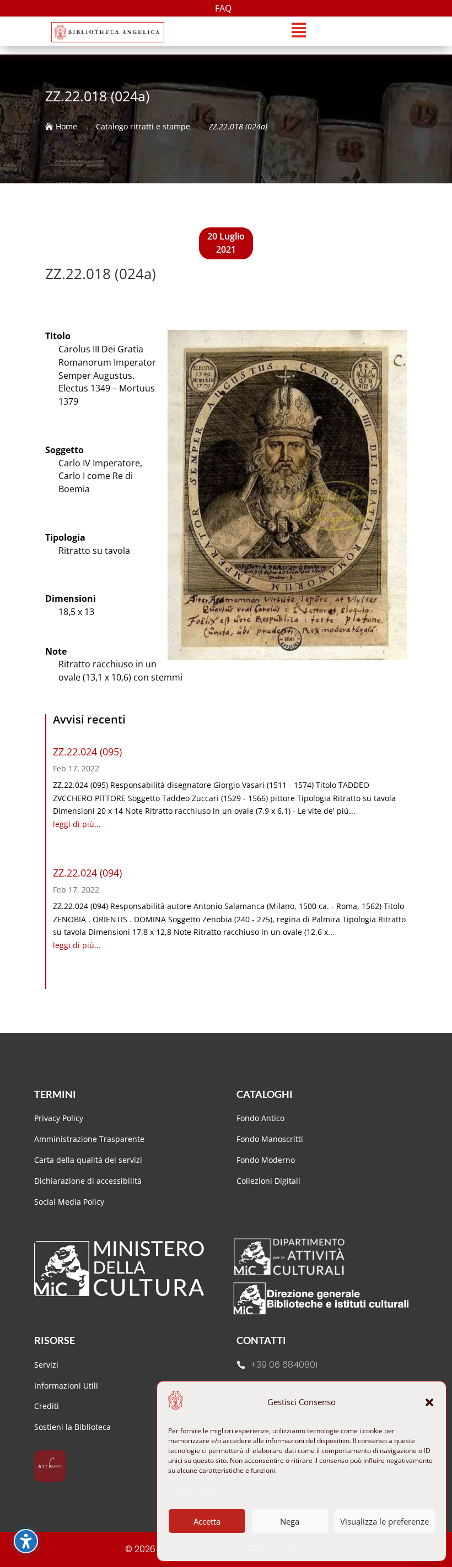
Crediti (46, 1406)
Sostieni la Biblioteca (72, 1427)
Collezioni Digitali (268, 1181)
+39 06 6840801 (284, 1364)
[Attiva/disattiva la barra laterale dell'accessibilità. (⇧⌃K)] (26, 1541)
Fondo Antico (260, 1118)
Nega (289, 1521)
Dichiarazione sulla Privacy (322, 1545)
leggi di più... (77, 824)
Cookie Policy (255, 1545)
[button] (429, 1402)
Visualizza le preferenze (384, 1521)
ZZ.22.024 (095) (87, 751)
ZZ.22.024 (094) (87, 872)
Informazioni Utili (66, 1385)
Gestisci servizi (196, 1490)
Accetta (206, 1521)
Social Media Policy (69, 1201)
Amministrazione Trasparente (89, 1139)
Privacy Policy (58, 1118)
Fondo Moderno (265, 1160)
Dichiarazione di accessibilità (89, 1181)
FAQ (223, 9)
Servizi (46, 1364)
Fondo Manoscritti (269, 1139)
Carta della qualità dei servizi (88, 1160)
